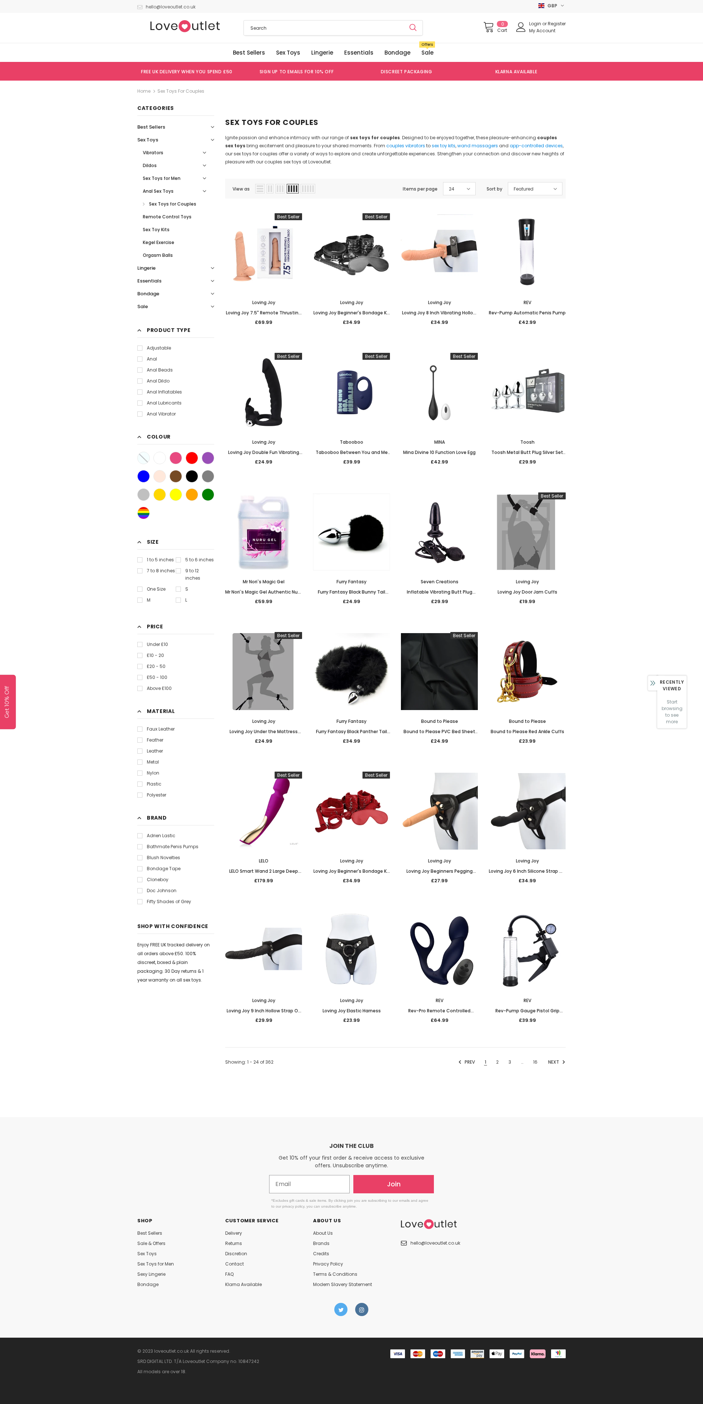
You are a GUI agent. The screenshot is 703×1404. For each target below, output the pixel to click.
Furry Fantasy (351, 582)
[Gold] (159, 494)
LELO (263, 861)
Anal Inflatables (164, 392)
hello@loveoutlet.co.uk (171, 7)
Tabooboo (351, 442)
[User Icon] (521, 27)
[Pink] (176, 458)
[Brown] (176, 476)
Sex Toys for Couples (180, 91)
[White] (159, 458)
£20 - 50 (156, 666)
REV (527, 302)
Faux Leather (161, 729)
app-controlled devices (536, 146)
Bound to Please (439, 721)
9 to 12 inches (192, 574)
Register (557, 24)
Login (535, 24)
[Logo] (185, 26)
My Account (542, 30)
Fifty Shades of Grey (169, 901)
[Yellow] (176, 494)
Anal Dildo (158, 381)
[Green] (208, 494)
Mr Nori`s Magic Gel (263, 582)
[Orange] (192, 494)
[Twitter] (340, 1309)
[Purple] (208, 458)
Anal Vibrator (161, 414)
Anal (152, 359)
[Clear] (143, 458)
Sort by (494, 189)
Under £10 (157, 644)
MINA (439, 442)
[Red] (192, 458)
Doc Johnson (161, 890)
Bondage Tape (164, 868)
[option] (187, 71)
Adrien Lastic (161, 835)
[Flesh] (159, 476)
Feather (155, 740)
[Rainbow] (143, 513)
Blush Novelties (163, 857)
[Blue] (143, 476)
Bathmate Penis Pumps (172, 846)
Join (394, 1184)
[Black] (192, 476)
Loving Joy (263, 302)
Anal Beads (160, 370)
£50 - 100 (157, 677)
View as (241, 189)
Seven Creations (439, 582)
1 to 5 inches (160, 560)
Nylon (153, 773)
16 (535, 1062)
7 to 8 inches (161, 571)
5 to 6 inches (199, 560)
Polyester (156, 795)
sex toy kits (443, 146)
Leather (155, 751)
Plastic (154, 784)
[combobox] (323, 28)
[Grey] (208, 476)
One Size (156, 589)
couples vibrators (405, 146)
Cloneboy (157, 879)
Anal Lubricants (164, 403)
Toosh (527, 442)
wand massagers (477, 146)
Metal (153, 762)
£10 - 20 (155, 655)
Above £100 (159, 688)
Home (143, 91)
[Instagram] (361, 1309)
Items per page (420, 189)
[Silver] (143, 494)
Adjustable (159, 348)
